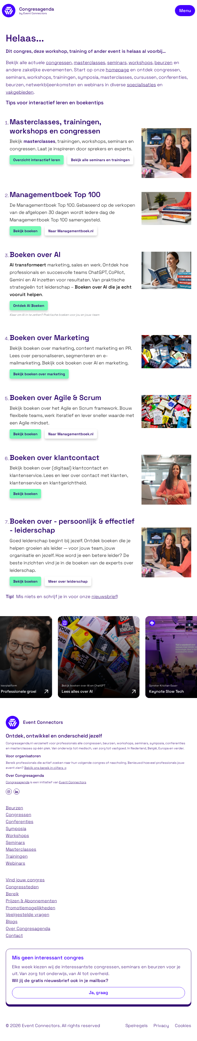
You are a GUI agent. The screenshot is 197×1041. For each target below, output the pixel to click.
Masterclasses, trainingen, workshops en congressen (55, 126)
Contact (14, 935)
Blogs (12, 921)
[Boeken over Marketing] (164, 351)
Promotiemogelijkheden (30, 907)
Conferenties (19, 821)
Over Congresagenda (28, 928)
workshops (141, 62)
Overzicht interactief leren (36, 160)
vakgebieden (20, 92)
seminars (117, 62)
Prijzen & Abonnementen (31, 900)
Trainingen (17, 856)
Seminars (15, 842)
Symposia (16, 828)
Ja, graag (98, 992)
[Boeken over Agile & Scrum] (164, 411)
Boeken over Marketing (49, 337)
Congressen (18, 814)
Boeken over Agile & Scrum (55, 397)
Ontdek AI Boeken (28, 305)
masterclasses (89, 62)
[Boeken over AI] (164, 270)
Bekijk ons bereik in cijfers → (45, 768)
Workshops (17, 835)
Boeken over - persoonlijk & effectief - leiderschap (72, 526)
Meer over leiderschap (68, 581)
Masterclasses (21, 849)
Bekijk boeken (25, 231)
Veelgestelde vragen (27, 914)
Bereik (12, 893)
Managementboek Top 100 (55, 194)
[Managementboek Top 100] (164, 208)
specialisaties (141, 85)
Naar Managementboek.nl (70, 231)
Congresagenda (17, 782)
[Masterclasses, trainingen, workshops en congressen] (164, 153)
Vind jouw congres (25, 880)
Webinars (15, 863)
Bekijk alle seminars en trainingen (100, 160)
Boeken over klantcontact (54, 457)
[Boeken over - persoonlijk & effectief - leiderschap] (164, 552)
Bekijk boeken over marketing (39, 374)
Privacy (161, 1025)
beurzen (163, 62)
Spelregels (136, 1025)
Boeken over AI (35, 254)
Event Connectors (72, 782)
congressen (59, 62)
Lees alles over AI (59, 691)
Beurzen (14, 807)
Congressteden (22, 886)
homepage (117, 70)
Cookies (183, 1025)
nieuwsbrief (104, 596)
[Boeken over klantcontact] (164, 480)
